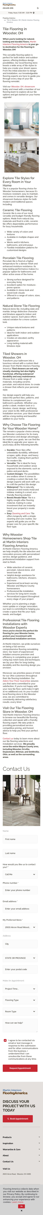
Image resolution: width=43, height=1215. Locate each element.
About (6, 1155)
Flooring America (9, 18)
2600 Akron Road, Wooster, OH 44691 (17, 1174)
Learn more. (18, 1202)
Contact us (8, 738)
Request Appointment (20, 1068)
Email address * (10, 901)
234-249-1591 (8, 8)
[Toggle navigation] (38, 8)
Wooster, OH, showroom (23, 86)
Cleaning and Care (21, 513)
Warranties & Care (11, 1149)
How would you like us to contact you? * (19, 865)
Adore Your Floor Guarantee (16, 681)
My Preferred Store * (13, 920)
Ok (21, 1206)
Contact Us (8, 1161)
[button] (20, 874)
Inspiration (8, 1143)
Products (7, 1137)
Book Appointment (19, 1119)
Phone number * (11, 883)
